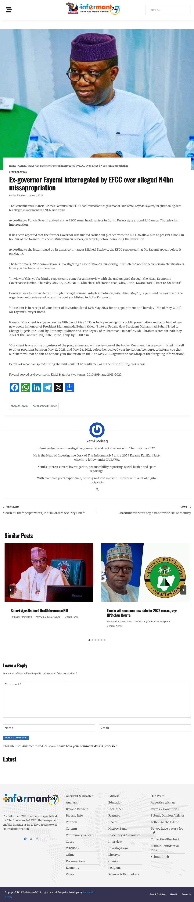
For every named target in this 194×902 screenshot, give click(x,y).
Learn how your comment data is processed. (87, 746)
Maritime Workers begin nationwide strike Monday (155, 510)
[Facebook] (25, 839)
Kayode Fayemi (19, 405)
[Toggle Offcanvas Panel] (9, 10)
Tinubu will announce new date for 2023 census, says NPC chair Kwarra (142, 613)
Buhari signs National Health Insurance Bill (39, 610)
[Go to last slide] (11, 590)
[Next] (183, 590)
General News (18, 172)
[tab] (89, 640)
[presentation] (49, 572)
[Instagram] (37, 839)
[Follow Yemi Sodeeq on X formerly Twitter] (97, 489)
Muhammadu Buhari (45, 405)
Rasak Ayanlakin (23, 617)
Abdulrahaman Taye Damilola (126, 621)
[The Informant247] (93, 9)
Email (105, 728)
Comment (13, 684)
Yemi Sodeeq (19, 195)
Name (9, 728)
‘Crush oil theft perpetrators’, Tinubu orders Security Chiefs (44, 510)
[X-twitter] (31, 839)
